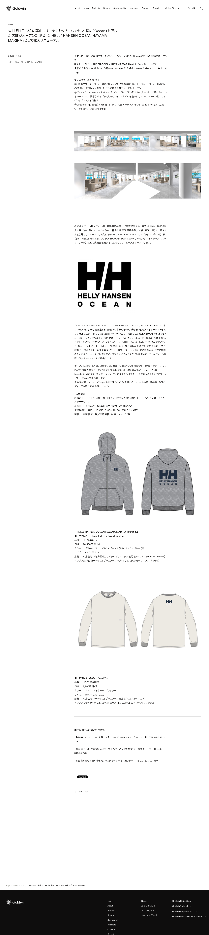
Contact (111, 929)
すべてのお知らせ (149, 915)
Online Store (171, 8)
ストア (10, 62)
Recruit (156, 8)
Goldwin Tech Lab (180, 906)
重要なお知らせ (148, 905)
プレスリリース (20, 62)
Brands (106, 8)
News (15, 885)
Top (8, 885)
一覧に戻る (83, 791)
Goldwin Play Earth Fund (183, 911)
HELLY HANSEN (34, 62)
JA (193, 8)
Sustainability (119, 8)
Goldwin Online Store (181, 901)
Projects (96, 8)
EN (189, 8)
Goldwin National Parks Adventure (187, 916)
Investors (134, 8)
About (110, 905)
